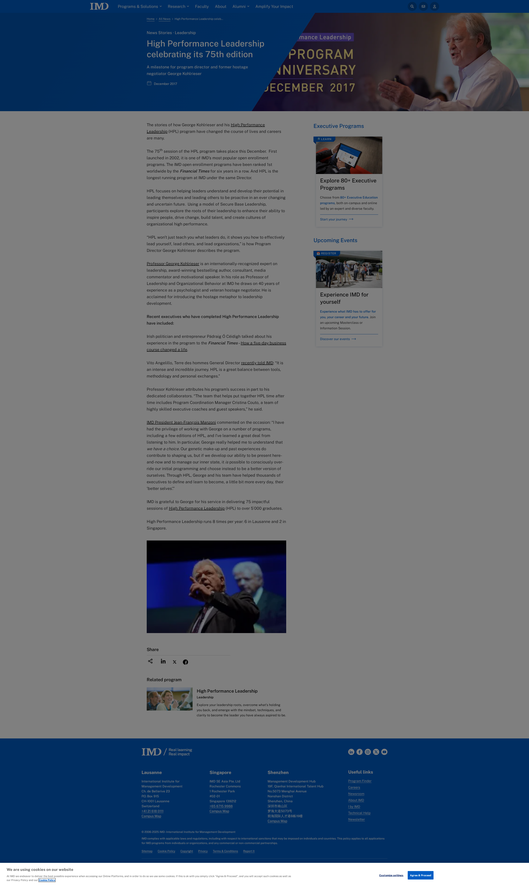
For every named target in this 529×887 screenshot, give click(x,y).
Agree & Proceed (420, 875)
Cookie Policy (47, 880)
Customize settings (391, 875)
